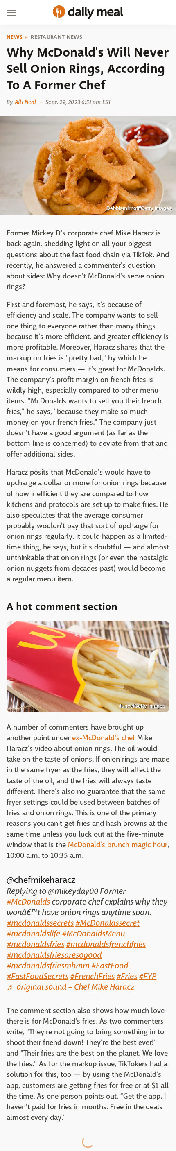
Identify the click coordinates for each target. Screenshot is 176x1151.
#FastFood (109, 966)
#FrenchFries (92, 976)
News (15, 37)
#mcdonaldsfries (35, 944)
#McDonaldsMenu (93, 934)
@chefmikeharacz (41, 880)
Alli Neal (25, 102)
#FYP (147, 976)
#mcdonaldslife (33, 934)
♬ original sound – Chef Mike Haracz (70, 987)
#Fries (126, 976)
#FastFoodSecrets (37, 976)
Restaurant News (57, 37)
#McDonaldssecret (107, 923)
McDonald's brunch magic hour (117, 845)
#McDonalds (28, 902)
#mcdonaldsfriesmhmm (48, 966)
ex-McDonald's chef (103, 738)
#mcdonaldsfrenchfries (106, 944)
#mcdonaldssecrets (40, 923)
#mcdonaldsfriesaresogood (54, 955)
